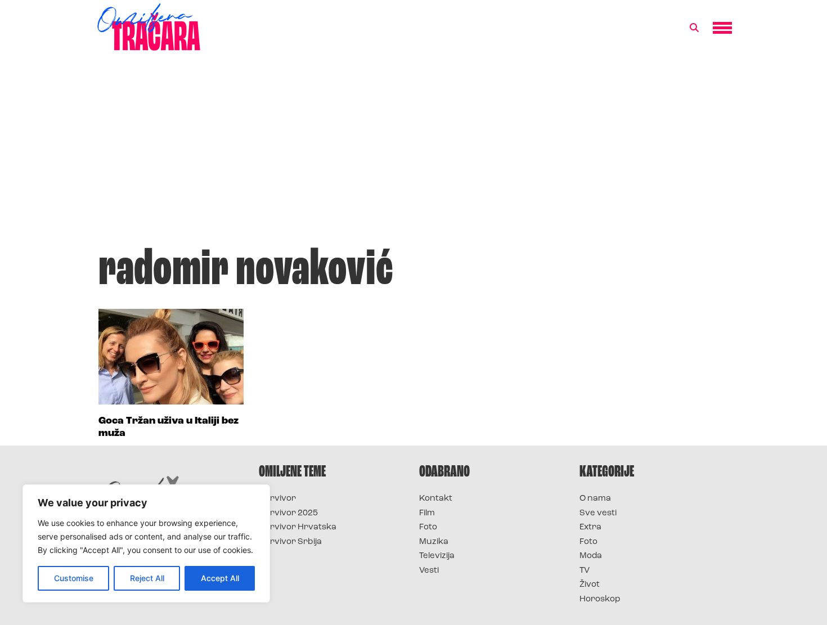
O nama (595, 498)
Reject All (147, 578)
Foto (428, 527)
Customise (73, 578)
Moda (590, 556)
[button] (694, 28)
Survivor (277, 498)
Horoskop (600, 599)
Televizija (437, 556)
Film (427, 513)
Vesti (429, 570)
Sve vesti (598, 513)
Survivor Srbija (290, 542)
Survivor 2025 (288, 513)
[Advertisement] (413, 154)
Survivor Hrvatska (297, 527)
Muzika (433, 542)
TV (584, 570)
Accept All (220, 578)
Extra (590, 527)
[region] (146, 543)
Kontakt (435, 498)
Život (589, 585)
